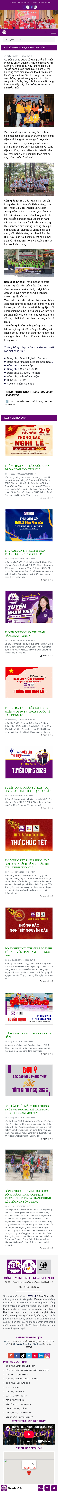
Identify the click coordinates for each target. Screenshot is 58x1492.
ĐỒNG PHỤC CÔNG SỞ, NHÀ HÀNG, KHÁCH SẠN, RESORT (27, 1370)
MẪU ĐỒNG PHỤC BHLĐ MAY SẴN (18, 1413)
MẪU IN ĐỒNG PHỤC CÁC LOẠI (17, 1409)
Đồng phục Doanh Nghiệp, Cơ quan (27, 358)
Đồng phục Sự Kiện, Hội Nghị (23, 372)
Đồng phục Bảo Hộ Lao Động (23, 376)
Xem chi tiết (47, 498)
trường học (37, 1309)
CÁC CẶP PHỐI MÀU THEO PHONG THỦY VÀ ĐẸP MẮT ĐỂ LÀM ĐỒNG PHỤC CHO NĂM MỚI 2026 (27, 1109)
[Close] (32, 1463)
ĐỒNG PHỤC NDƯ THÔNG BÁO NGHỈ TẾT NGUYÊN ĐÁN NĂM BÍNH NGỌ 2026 (28, 952)
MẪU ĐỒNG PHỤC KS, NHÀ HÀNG (18, 1404)
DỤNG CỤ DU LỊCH (12, 1387)
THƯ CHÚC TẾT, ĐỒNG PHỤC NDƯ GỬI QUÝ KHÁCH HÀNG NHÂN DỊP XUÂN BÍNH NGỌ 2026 (27, 864)
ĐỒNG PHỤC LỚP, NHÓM (14, 1392)
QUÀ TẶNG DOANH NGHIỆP (15, 1396)
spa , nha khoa (24, 1312)
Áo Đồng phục (12, 59)
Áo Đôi (35, 369)
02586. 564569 (48, 1341)
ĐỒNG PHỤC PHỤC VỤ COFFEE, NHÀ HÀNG (21, 1379)
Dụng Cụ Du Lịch (16, 380)
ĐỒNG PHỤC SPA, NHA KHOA (16, 1375)
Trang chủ (10, 39)
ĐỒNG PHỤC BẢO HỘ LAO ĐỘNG (17, 1383)
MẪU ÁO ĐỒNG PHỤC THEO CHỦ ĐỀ (19, 1417)
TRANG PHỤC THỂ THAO (14, 1400)
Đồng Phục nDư (40, 84)
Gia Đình (25, 369)
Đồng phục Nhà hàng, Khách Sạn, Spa (29, 361)
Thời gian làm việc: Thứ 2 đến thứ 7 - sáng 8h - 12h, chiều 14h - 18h (30, 2)
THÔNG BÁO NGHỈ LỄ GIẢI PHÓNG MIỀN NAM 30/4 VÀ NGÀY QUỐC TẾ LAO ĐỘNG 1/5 (28, 711)
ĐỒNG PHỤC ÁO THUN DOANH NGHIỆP (20, 1366)
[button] (29, 1473)
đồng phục (21, 132)
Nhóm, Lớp (26, 365)
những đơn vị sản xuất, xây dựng (28, 1315)
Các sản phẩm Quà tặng (20, 383)
